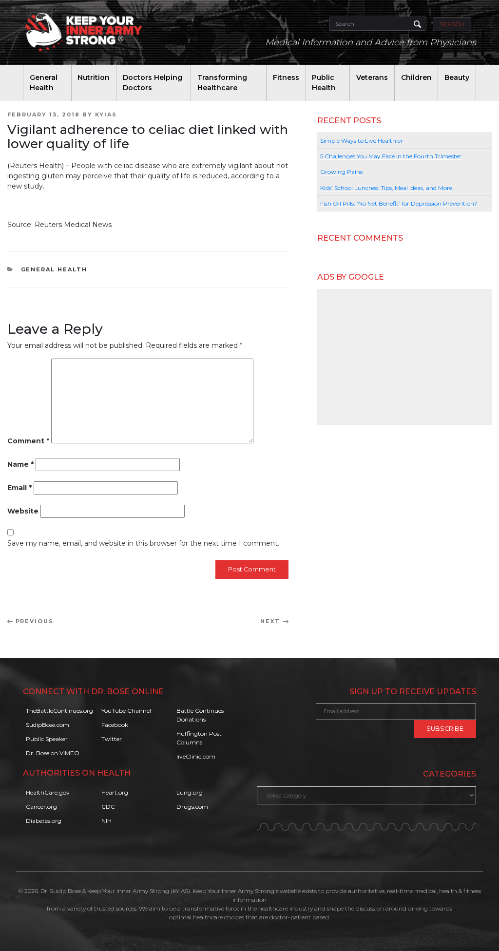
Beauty (456, 77)
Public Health (324, 82)
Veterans (372, 77)
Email (19, 487)
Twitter (111, 738)
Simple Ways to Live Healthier (361, 140)
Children (416, 77)
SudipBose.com (47, 724)
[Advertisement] (404, 357)
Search (452, 24)
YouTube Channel (126, 710)
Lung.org (189, 792)
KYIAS (106, 114)
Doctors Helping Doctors (152, 82)
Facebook (114, 724)
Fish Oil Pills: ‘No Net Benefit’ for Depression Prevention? (398, 203)
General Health (44, 82)
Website (22, 511)
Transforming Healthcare (222, 82)
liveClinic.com (195, 756)
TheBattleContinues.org (59, 710)
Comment (28, 441)
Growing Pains (341, 171)
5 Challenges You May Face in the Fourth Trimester (390, 156)
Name (20, 464)
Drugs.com (192, 806)
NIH (106, 820)
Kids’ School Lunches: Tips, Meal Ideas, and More (386, 187)
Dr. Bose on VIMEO (52, 753)
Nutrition (93, 77)
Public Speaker (47, 738)
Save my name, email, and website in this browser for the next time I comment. (143, 543)
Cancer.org (41, 806)
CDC (108, 806)
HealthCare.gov (48, 792)
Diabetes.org (43, 820)
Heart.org (114, 792)
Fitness (286, 77)
